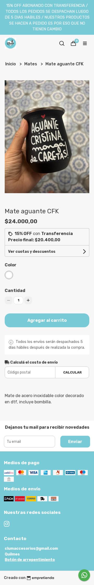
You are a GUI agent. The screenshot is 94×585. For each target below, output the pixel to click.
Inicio (11, 63)
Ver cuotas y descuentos (31, 251)
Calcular (72, 372)
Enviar (75, 441)
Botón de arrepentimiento (30, 560)
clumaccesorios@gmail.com (31, 548)
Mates (31, 63)
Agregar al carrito (47, 320)
